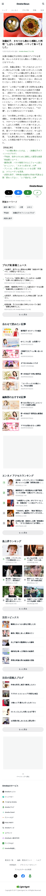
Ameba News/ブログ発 (26, 51)
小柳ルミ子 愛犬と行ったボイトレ (23, 702)
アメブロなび (9, 843)
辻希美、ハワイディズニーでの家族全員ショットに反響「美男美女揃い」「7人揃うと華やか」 (30, 482)
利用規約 (13, 865)
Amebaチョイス (10, 792)
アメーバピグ (9, 817)
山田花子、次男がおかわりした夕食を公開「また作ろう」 (23, 297)
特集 (34, 10)
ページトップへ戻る (23, 776)
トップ (4, 10)
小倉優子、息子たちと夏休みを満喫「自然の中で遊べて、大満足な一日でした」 (23, 270)
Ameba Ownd (10, 812)
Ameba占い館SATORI (12, 838)
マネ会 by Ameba (11, 802)
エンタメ (14, 10)
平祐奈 (6, 213)
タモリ (29, 207)
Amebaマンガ (9, 828)
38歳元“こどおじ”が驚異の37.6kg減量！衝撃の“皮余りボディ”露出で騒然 (35, 601)
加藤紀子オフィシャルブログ (23, 213)
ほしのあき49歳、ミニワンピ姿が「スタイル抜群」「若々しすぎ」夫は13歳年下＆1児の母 (35, 561)
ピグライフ (8, 833)
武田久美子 (8, 218)
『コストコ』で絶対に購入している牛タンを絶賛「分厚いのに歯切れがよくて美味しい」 (22, 279)
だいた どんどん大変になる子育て (23, 712)
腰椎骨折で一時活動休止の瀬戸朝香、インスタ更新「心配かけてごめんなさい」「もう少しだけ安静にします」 (30, 492)
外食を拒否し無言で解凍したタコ (23, 684)
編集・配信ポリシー (24, 860)
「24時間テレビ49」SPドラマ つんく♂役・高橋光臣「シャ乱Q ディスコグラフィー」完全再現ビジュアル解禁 (29, 502)
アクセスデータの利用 (23, 869)
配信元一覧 (9, 860)
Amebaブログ (9, 807)
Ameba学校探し (10, 848)
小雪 (21, 207)
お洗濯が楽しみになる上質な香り (23, 721)
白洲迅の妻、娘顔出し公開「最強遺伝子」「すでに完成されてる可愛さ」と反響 (30, 523)
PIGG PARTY (9, 823)
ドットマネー (9, 797)
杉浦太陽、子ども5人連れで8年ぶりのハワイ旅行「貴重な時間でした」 (22, 305)
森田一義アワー (9, 207)
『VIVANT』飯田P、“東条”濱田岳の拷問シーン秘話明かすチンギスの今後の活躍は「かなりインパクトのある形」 (30, 514)
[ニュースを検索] (43, 3)
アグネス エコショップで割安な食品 (24, 693)
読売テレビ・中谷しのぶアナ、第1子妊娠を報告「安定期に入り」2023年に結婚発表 (35, 581)
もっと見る (23, 314)
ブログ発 (25, 10)
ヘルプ (38, 860)
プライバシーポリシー (28, 865)
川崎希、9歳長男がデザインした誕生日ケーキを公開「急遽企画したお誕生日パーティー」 (23, 288)
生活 (42, 10)
